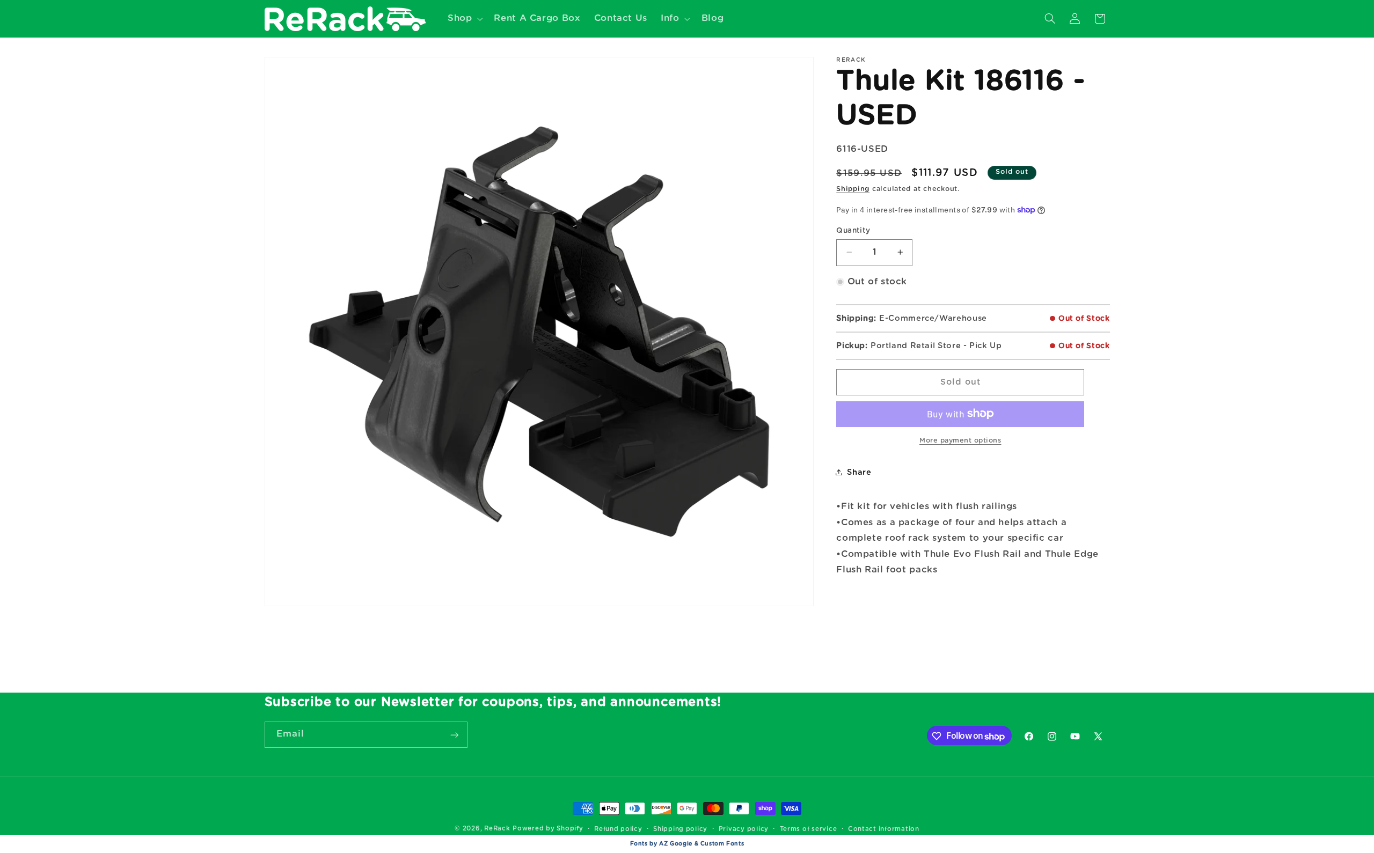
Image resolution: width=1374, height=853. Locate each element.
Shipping (852, 189)
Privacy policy (744, 829)
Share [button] (859, 472)
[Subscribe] (454, 735)
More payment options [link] (960, 440)
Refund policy (618, 829)
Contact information (883, 829)
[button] (464, 18)
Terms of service (808, 829)
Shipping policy (680, 829)
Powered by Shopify (548, 829)
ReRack (497, 829)
